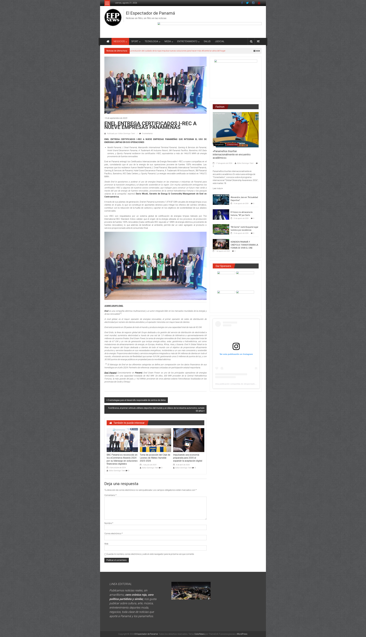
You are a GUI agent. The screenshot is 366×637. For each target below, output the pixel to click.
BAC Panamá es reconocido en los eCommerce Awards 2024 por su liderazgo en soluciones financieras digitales (122, 459)
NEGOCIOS (119, 41)
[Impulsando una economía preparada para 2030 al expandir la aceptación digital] (188, 440)
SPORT (134, 41)
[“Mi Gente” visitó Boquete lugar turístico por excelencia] (221, 229)
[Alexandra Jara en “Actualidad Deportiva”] (221, 199)
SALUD (207, 41)
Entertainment (232, 145)
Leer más (217, 188)
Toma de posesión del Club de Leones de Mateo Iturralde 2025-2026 (155, 457)
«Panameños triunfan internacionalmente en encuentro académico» (231, 154)
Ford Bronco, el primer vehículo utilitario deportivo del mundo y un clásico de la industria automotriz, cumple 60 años (156, 409)
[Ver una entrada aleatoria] (258, 41)
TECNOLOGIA (151, 41)
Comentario (110, 495)
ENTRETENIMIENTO (187, 41)
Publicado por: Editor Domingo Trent (120, 134)
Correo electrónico (113, 533)
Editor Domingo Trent (117, 471)
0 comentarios (147, 134)
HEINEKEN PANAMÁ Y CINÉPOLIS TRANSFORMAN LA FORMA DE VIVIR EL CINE (244, 245)
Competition (219, 145)
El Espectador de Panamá (150, 13)
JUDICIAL (219, 41)
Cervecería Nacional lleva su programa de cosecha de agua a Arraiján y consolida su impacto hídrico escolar (179, 51)
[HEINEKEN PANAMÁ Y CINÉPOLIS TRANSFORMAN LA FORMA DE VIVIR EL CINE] (221, 244)
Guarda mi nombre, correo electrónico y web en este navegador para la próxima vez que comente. (150, 554)
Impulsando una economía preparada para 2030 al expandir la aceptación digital (187, 457)
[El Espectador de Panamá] (108, 41)
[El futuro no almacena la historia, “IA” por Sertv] (221, 214)
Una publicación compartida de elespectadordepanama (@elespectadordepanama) (253, 384)
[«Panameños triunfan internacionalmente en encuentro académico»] (236, 129)
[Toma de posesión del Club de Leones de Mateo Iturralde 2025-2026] (155, 440)
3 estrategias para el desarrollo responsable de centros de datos (137, 400)
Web (106, 544)
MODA (168, 41)
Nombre (108, 523)
